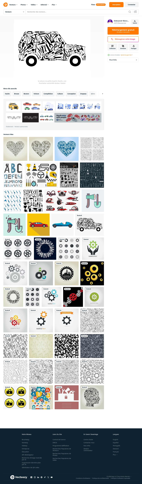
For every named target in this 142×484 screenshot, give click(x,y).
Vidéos (33, 5)
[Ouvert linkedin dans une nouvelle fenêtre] (38, 477)
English (115, 440)
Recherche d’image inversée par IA (32, 459)
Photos (23, 5)
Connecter (131, 5)
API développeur (28, 455)
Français (116, 452)
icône (93, 94)
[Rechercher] (129, 11)
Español (115, 443)
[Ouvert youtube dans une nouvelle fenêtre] (51, 477)
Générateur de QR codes (30, 467)
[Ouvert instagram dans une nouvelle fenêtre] (35, 477)
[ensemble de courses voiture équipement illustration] (41, 175)
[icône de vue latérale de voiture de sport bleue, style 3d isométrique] (62, 225)
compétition (48, 94)
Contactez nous (89, 443)
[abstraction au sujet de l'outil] (41, 397)
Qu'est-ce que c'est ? (126, 55)
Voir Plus (78, 118)
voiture (36, 94)
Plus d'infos (113, 60)
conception (71, 94)
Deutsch (116, 449)
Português (116, 446)
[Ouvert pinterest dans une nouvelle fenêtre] (41, 477)
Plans (93, 5)
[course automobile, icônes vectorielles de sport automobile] (62, 200)
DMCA (55, 443)
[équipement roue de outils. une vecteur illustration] (17, 248)
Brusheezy (25, 440)
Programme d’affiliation (61, 446)
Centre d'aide (88, 440)
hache (7, 94)
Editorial (44, 5)
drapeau (83, 94)
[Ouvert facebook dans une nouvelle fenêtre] (31, 477)
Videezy (24, 446)
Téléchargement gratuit (123, 31)
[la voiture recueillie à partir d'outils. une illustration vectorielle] (89, 225)
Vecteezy (25, 443)
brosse (16, 94)
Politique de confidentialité (100, 478)
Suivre (135, 23)
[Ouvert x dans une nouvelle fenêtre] (48, 477)
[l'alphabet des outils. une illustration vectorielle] (13, 175)
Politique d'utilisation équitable (120, 478)
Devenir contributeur (88, 449)
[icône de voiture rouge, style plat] (38, 225)
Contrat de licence (59, 440)
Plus (53, 5)
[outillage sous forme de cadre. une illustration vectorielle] (67, 397)
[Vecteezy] (5, 5)
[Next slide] (100, 93)
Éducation (25, 452)
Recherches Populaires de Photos (62, 454)
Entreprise (25, 449)
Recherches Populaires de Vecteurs (62, 449)
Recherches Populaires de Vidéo (62, 459)
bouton (26, 94)
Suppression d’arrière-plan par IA (31, 463)
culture (60, 94)
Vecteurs (12, 5)
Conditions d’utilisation (83, 478)
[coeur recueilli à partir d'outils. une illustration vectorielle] (15, 149)
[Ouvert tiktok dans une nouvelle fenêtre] (45, 477)
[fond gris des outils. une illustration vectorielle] (92, 149)
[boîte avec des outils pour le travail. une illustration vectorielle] (15, 397)
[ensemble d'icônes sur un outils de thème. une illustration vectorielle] (69, 175)
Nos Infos (87, 446)
